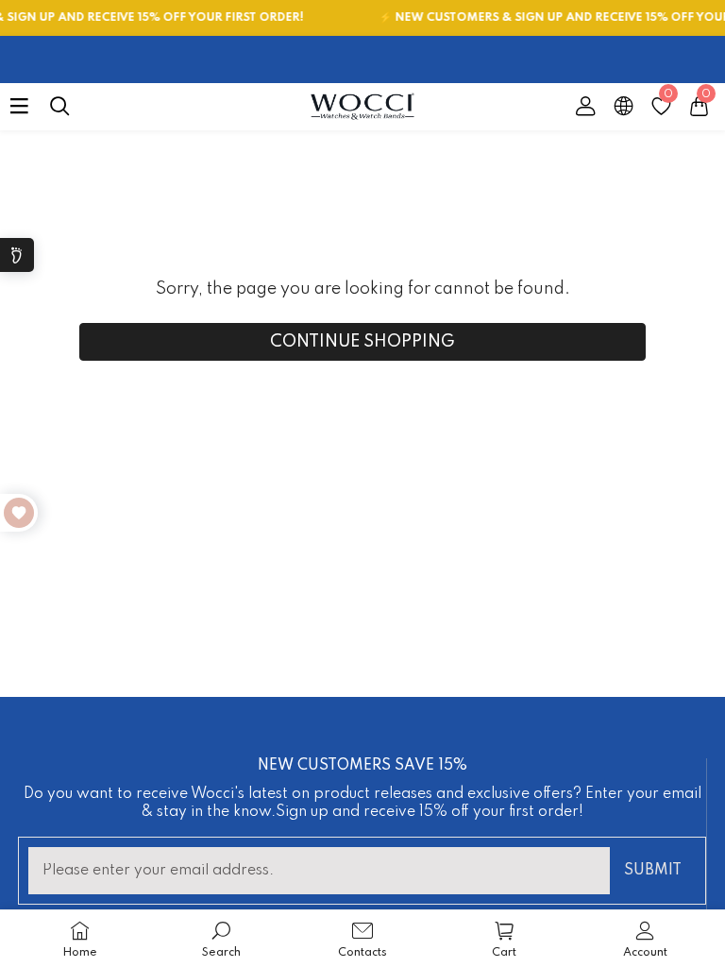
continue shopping (362, 341)
